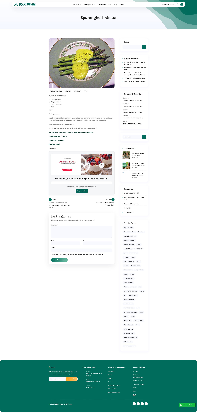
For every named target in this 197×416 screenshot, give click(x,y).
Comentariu (54, 225)
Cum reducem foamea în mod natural (134, 78)
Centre (110, 375)
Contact (121, 4)
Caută (126, 42)
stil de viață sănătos (129, 333)
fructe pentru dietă (128, 278)
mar (125, 295)
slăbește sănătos (138, 320)
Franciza (110, 382)
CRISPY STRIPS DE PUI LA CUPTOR (132, 124)
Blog (115, 4)
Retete (86, 91)
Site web (53, 247)
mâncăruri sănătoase (129, 299)
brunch (125, 253)
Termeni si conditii (138, 384)
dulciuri (126, 274)
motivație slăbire (133, 295)
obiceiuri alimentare (129, 308)
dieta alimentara (135, 266)
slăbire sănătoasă (128, 325)
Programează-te (81, 191)
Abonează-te (72, 379)
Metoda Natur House (114, 385)
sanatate (126, 316)
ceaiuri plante (133, 253)
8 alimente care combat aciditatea (133, 100)
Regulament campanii (130, 204)
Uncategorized (128, 212)
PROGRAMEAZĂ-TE (168, 4)
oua (138, 308)
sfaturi (133, 316)
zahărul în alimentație (129, 346)
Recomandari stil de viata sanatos (134, 197)
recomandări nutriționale (130, 312)
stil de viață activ (128, 329)
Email (84, 240)
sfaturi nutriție (127, 320)
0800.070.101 (90, 387)
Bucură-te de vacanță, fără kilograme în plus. (135, 68)
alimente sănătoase (129, 244)
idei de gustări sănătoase (130, 291)
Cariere (110, 378)
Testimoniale (102, 4)
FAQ (110, 4)
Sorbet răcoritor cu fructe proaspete (134, 81)
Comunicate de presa (114, 392)
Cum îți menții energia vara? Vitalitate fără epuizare (134, 63)
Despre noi (111, 371)
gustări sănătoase (128, 282)
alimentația (141, 232)
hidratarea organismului (130, 287)
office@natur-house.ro (93, 381)
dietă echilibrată (139, 270)
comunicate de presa (130, 193)
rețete (141, 312)
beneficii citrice (128, 249)
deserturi (126, 266)
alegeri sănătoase (128, 227)
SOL (134, 391)
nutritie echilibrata (128, 304)
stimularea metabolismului (130, 337)
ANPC (134, 387)
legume (142, 291)
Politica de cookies (138, 380)
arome (138, 244)
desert (138, 261)
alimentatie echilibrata (129, 232)
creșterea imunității (129, 261)
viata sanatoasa (128, 342)
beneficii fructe (138, 249)
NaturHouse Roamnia (56, 91)
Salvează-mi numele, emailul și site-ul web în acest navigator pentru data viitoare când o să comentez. (77, 254)
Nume (52, 240)
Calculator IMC (112, 389)
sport (137, 325)
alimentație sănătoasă (129, 240)
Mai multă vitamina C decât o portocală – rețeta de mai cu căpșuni (134, 74)
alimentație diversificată (130, 236)
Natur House (77, 4)
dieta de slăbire (128, 270)
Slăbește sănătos (89, 4)
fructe (132, 274)
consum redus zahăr (129, 257)
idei (140, 287)
